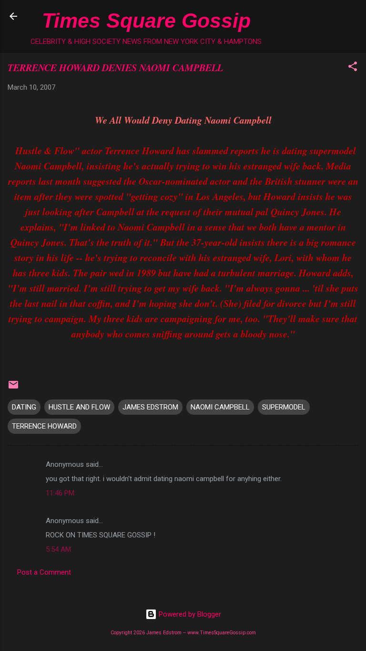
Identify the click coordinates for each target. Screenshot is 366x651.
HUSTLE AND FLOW (79, 407)
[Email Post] (13, 388)
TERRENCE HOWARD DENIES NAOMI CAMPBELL (115, 67)
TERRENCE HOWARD (44, 426)
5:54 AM (58, 549)
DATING (24, 407)
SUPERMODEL (283, 407)
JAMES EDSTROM (150, 407)
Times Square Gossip (146, 20)
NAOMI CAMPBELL (220, 407)
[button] (352, 68)
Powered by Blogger (189, 614)
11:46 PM (60, 493)
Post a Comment (44, 572)
